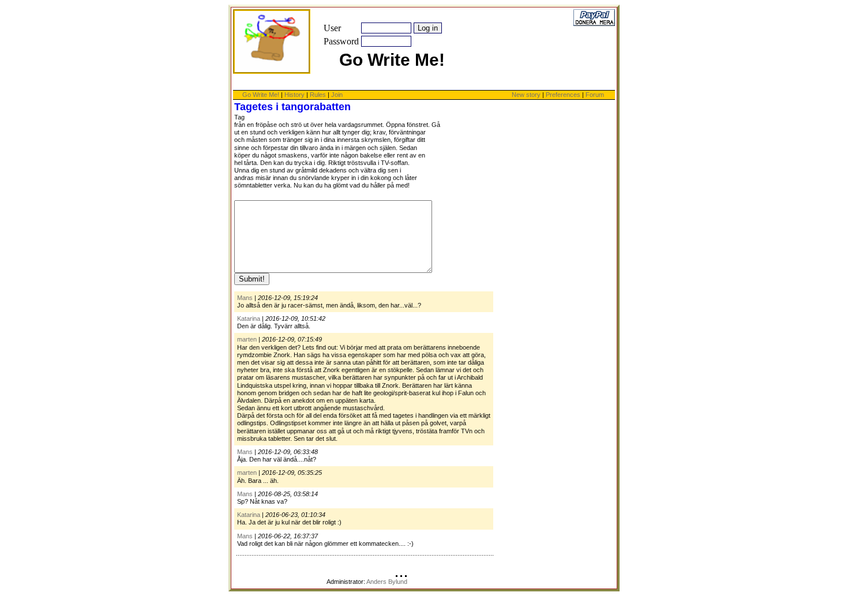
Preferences (564, 94)
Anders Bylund (386, 581)
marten (247, 339)
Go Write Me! (260, 94)
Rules (318, 94)
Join (337, 94)
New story (526, 94)
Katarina (248, 318)
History (294, 94)
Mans (245, 297)
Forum (595, 94)
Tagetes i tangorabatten (292, 107)
